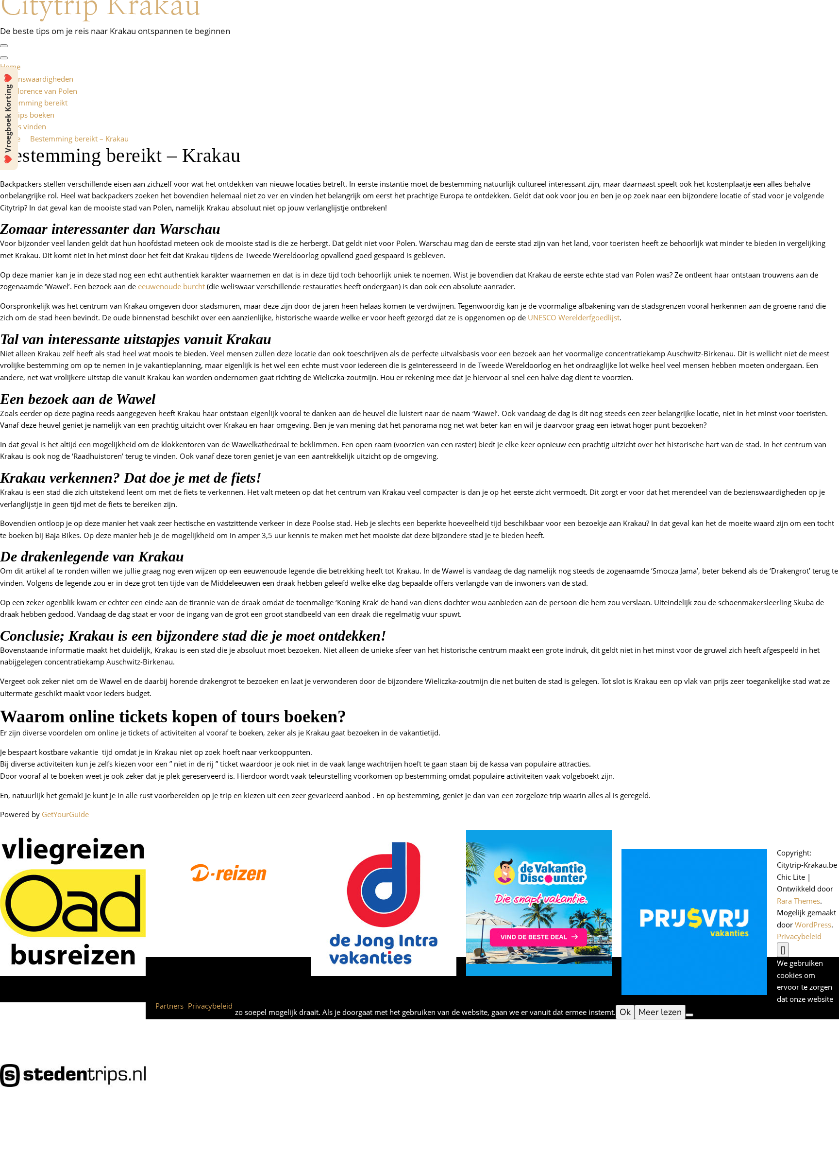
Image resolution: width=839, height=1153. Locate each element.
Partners (169, 1006)
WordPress (813, 924)
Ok (625, 1012)
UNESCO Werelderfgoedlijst (574, 317)
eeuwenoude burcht (171, 286)
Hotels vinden (23, 126)
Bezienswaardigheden (36, 79)
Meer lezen (660, 1012)
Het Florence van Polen (38, 91)
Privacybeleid (799, 936)
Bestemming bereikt (33, 102)
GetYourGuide (65, 814)
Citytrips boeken (27, 115)
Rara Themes (798, 901)
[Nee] (689, 1014)
